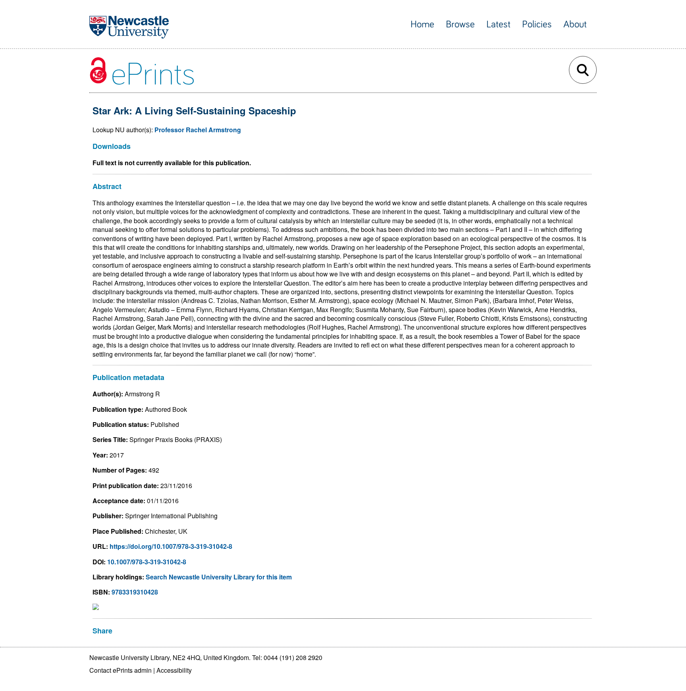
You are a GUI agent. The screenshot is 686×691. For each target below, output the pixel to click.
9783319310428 (135, 591)
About (575, 24)
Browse (460, 24)
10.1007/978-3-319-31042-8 (146, 561)
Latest (498, 24)
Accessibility (174, 670)
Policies (537, 24)
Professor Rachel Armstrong (197, 129)
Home (422, 24)
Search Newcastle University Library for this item (219, 576)
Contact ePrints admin (120, 670)
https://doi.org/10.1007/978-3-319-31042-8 (171, 546)
